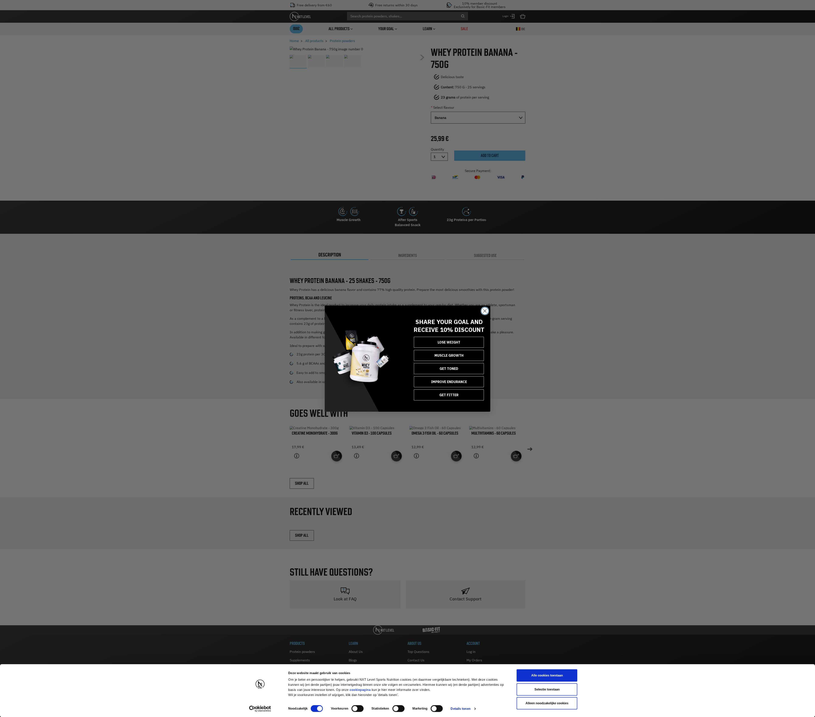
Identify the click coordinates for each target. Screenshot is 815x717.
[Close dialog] (485, 311)
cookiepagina (360, 690)
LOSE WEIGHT (449, 342)
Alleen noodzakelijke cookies (547, 703)
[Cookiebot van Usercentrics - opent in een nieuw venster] (260, 709)
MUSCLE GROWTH (449, 355)
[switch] (357, 708)
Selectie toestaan (547, 689)
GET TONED (449, 368)
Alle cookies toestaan (547, 675)
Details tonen (460, 708)
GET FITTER (448, 395)
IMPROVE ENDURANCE (449, 382)
